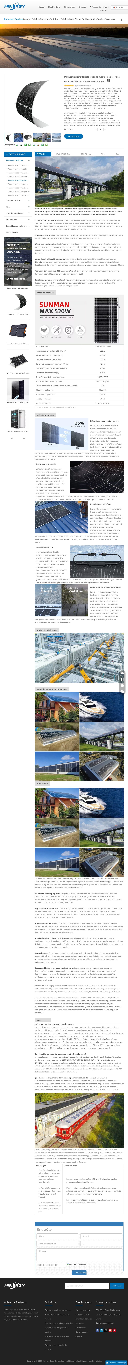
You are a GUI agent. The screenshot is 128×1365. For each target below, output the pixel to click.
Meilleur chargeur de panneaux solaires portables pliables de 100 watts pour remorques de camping (18, 432)
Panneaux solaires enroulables (20, 176)
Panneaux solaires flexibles (19, 180)
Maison (41, 7)
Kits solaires (11, 219)
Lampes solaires (13, 200)
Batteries (80, 1323)
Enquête (75, 137)
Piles (8, 207)
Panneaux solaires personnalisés (20, 191)
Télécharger (69, 7)
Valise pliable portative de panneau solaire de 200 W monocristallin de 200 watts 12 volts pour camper (18, 315)
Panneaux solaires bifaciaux (20, 169)
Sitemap (73, 1361)
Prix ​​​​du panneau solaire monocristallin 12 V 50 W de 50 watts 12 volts (18, 374)
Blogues (82, 7)
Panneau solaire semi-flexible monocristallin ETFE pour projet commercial (18, 403)
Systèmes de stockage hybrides (58, 1323)
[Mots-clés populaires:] (121, 20)
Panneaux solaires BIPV (18, 188)
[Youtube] (110, 1330)
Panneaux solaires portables (20, 173)
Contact (104, 10)
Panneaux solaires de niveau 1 (20, 195)
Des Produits (54, 7)
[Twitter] (106, 1330)
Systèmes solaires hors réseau (58, 1310)
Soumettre (81, 1272)
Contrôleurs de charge (16, 226)
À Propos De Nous (98, 7)
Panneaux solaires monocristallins (20, 165)
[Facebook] (97, 1330)
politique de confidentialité (90, 1361)
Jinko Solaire (12, 232)
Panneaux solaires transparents (20, 184)
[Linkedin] (101, 1330)
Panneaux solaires (14, 160)
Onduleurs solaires (14, 213)
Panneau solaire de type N (18, 344)
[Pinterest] (114, 1330)
